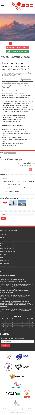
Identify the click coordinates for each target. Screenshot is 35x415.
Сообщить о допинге (18, 47)
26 (22, 326)
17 (12, 324)
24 (12, 326)
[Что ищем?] (30, 169)
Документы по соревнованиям (8, 243)
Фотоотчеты (3, 254)
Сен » (5, 331)
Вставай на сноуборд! (5, 260)
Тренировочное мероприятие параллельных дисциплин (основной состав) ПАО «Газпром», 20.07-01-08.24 (16, 310)
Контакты (2, 272)
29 (3, 329)
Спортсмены (12, 152)
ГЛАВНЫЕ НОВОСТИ (17, 56)
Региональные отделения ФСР (8, 266)
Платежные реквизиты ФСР (12, 137)
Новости (8, 56)
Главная (2, 56)
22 (3, 326)
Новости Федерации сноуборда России (16, 74)
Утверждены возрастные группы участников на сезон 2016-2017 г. (13, 159)
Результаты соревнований (7, 248)
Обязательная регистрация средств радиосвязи (23, 164)
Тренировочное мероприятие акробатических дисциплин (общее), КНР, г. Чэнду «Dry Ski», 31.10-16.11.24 (16, 285)
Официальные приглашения (7, 251)
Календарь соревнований (7, 245)
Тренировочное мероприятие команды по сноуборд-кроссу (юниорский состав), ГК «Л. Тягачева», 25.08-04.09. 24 (15, 296)
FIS (5, 152)
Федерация (3, 234)
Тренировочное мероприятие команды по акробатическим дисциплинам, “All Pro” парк (13, 280)
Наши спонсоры (4, 263)
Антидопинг (3, 269)
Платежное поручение (11, 139)
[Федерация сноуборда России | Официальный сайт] (17, 6)
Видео (2, 257)
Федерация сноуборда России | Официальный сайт (18, 409)
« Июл (1, 331)
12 (22, 322)
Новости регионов (5, 240)
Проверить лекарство (18, 51)
